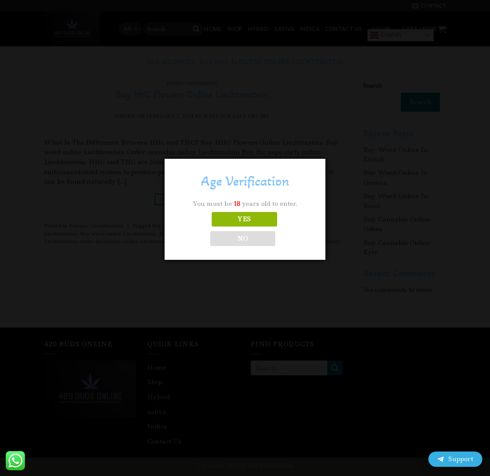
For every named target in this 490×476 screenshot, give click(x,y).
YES (244, 219)
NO (242, 239)
